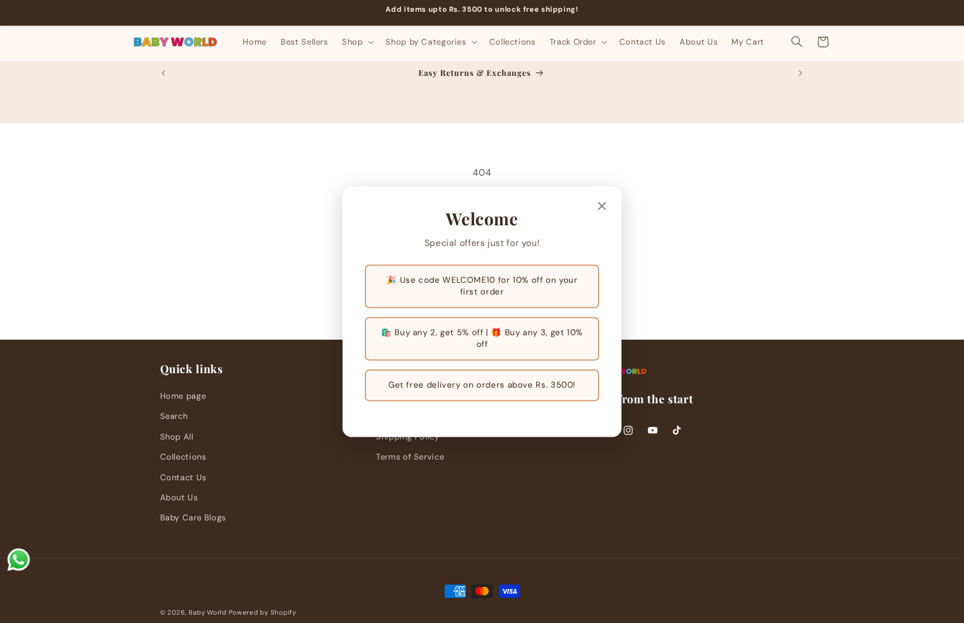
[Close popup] (602, 207)
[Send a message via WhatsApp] (19, 560)
